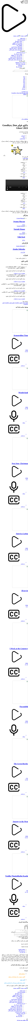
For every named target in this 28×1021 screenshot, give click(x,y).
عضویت (23, 273)
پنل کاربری (22, 952)
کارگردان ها (19, 66)
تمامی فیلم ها (18, 41)
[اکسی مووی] (20, 35)
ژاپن (24, 172)
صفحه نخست (21, 949)
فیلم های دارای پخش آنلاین (15, 49)
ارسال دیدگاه (24, 938)
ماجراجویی (22, 138)
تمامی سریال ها (18, 54)
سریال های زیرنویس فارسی (15, 58)
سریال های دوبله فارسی (16, 56)
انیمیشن (23, 135)
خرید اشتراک (22, 950)
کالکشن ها (19, 45)
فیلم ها (24, 93)
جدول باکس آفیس (17, 42)
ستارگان (20, 65)
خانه (27, 93)
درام (24, 137)
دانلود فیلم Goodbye (10, 302)
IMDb (24, 94)
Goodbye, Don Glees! (16, 93)
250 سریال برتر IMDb (16, 55)
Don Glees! (25, 302)
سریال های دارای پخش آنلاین (15, 59)
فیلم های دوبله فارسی (16, 47)
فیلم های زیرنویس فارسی (15, 48)
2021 (24, 177)
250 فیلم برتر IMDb (17, 44)
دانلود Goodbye (18, 302)
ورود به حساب (17, 273)
